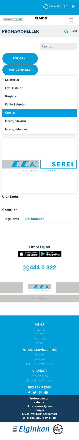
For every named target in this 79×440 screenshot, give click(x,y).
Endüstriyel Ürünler (39, 380)
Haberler (40, 402)
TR (65, 6)
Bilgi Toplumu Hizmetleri (39, 417)
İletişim (39, 343)
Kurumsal (39, 338)
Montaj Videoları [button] (16, 129)
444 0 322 (54, 6)
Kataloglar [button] (12, 79)
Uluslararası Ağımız (39, 406)
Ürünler (39, 334)
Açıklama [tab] (12, 219)
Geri (74, 31)
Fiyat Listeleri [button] (14, 88)
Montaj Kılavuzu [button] (15, 121)
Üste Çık (38, 298)
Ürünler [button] (10, 112)
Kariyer (39, 410)
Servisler (39, 359)
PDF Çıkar (20, 58)
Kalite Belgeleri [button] (15, 104)
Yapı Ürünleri (39, 376)
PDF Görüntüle (20, 70)
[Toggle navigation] (71, 19)
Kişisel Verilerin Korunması (39, 413)
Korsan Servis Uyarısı (39, 364)
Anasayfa (39, 329)
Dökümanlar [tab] (34, 219)
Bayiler (39, 355)
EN (73, 6)
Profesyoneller (39, 398)
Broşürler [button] (11, 96)
